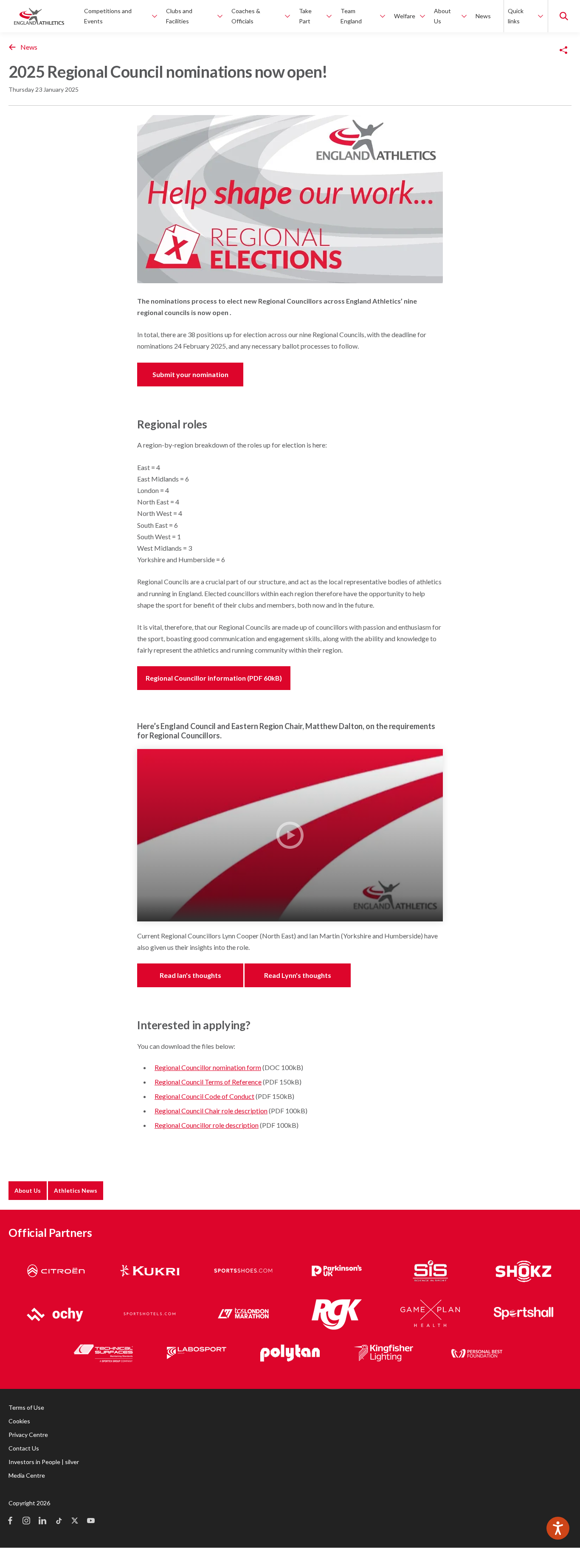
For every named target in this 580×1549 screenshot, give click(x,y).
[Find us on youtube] (91, 1521)
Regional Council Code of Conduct (204, 1096)
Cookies (19, 1421)
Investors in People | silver (43, 1461)
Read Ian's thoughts (190, 975)
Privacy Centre (28, 1434)
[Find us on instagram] (26, 1521)
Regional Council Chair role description (211, 1111)
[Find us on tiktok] (59, 1521)
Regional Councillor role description (207, 1125)
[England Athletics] (39, 16)
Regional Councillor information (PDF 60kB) (214, 678)
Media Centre (26, 1475)
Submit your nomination (190, 374)
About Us (27, 1190)
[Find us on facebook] (10, 1521)
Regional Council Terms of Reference (208, 1082)
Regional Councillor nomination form (208, 1067)
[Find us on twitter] (75, 1521)
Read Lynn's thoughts (297, 975)
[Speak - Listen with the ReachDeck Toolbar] (557, 1528)
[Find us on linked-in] (42, 1521)
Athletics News (75, 1190)
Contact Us (23, 1448)
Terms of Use (26, 1407)
